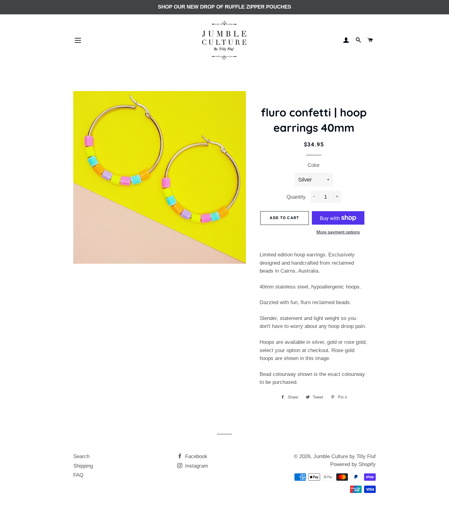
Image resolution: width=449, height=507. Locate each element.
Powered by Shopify (353, 464)
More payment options (338, 232)
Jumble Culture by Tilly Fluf (344, 456)
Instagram (196, 466)
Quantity (296, 197)
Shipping (83, 466)
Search (81, 456)
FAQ (78, 475)
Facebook (195, 456)
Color (314, 165)
